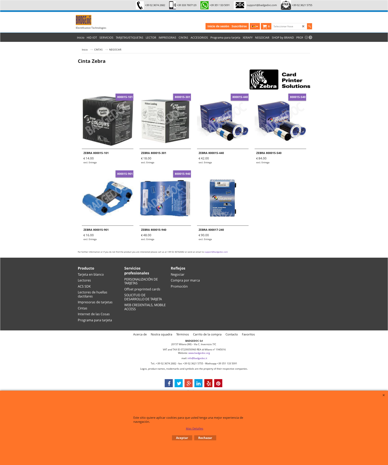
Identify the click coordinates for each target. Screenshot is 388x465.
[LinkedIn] (198, 383)
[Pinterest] (218, 383)
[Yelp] (208, 383)
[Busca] (309, 26)
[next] (310, 37)
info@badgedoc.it (197, 358)
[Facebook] (169, 383)
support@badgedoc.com (216, 251)
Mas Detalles (194, 428)
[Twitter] (179, 383)
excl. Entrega (90, 162)
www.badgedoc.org (199, 353)
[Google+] (189, 383)
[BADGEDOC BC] (106, 20)
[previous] (306, 37)
